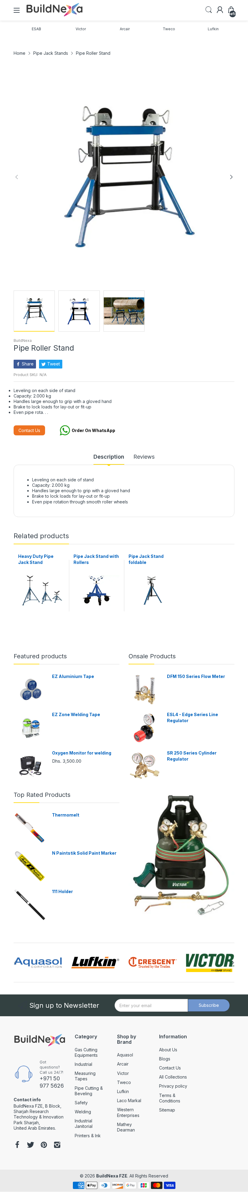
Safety (81, 1102)
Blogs (164, 1058)
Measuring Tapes (85, 1076)
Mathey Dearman (126, 1127)
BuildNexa (23, 340)
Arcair (123, 1063)
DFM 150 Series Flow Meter (196, 676)
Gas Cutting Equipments (86, 1052)
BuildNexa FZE (111, 1175)
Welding (83, 1111)
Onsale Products (152, 656)
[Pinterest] (43, 1145)
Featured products (40, 656)
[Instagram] (57, 1145)
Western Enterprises (128, 1112)
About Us (168, 1049)
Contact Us (29, 430)
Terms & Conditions (169, 1098)
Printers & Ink (88, 1135)
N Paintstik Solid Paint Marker (84, 853)
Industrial (83, 1064)
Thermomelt (65, 814)
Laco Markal (129, 1100)
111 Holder (62, 891)
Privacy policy (173, 1086)
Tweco (124, 1082)
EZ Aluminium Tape (73, 676)
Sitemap (167, 1109)
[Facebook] (17, 1145)
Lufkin (123, 1091)
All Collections (173, 1076)
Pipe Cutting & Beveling (89, 1091)
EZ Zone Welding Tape (76, 714)
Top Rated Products (42, 794)
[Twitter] (30, 1145)
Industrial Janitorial (84, 1123)
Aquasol (125, 1054)
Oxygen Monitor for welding (81, 752)
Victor (123, 1073)
